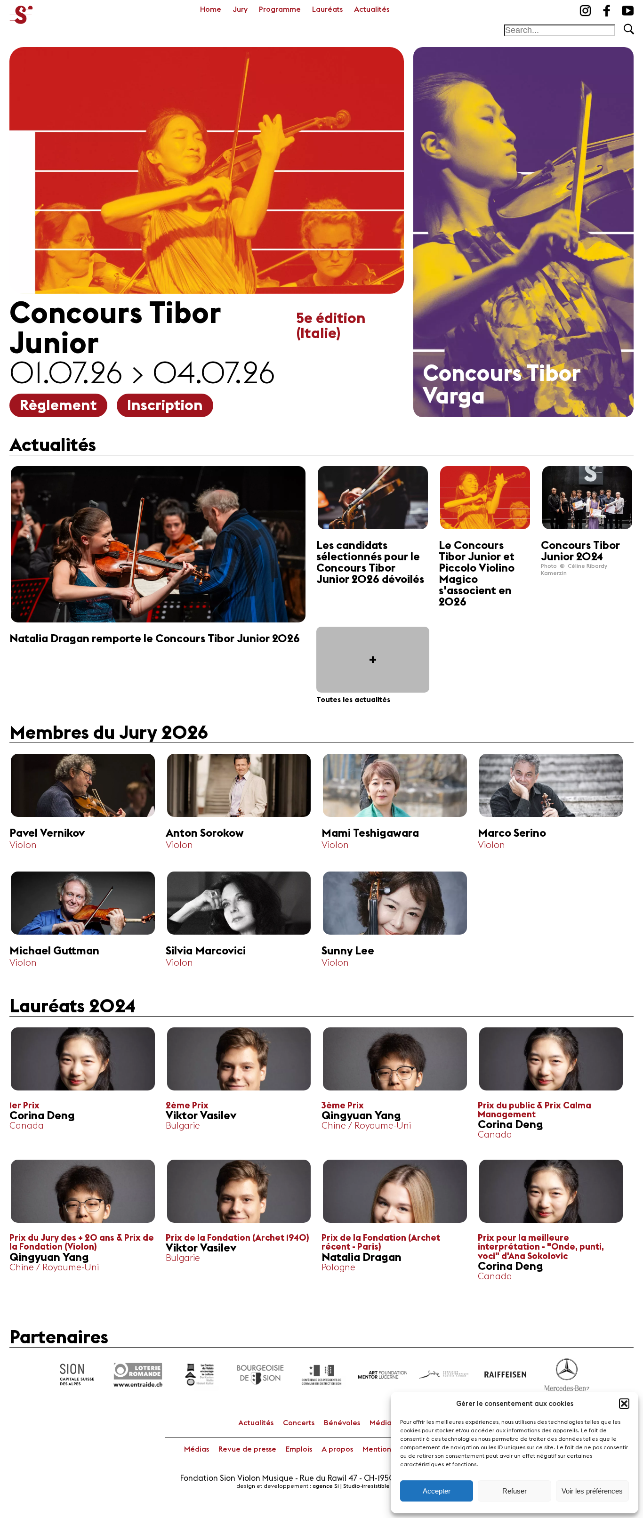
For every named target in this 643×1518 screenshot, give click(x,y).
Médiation (387, 1423)
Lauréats (327, 9)
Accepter (436, 1491)
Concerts (298, 1423)
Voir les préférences (592, 1491)
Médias (196, 1449)
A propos (337, 1449)
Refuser (514, 1491)
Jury (240, 9)
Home (210, 9)
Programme (280, 9)
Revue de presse (247, 1449)
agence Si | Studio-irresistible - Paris (360, 1486)
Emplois (299, 1449)
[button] (624, 1403)
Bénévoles (342, 1423)
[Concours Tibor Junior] (21, 12)
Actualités (371, 9)
